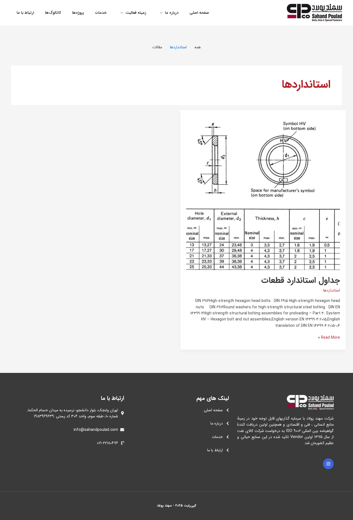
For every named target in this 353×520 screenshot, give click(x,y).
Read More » (329, 338)
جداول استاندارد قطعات (300, 280)
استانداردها (331, 290)
